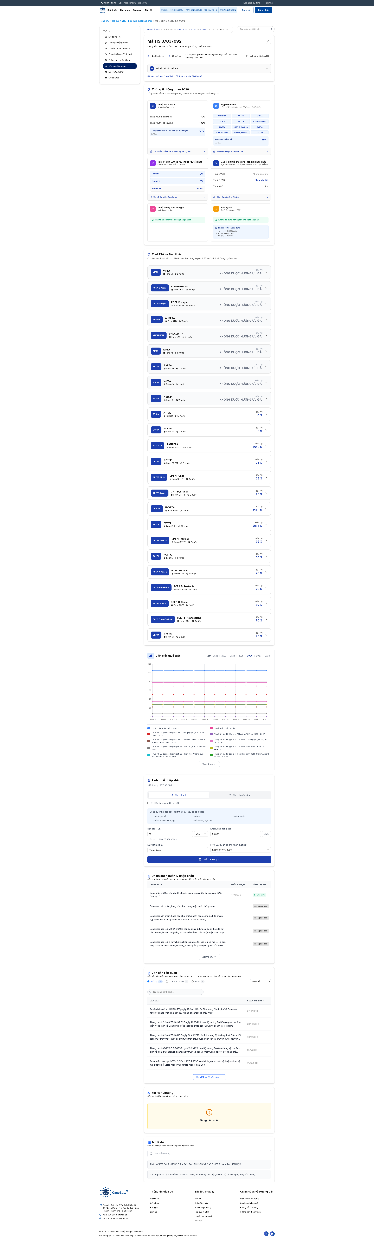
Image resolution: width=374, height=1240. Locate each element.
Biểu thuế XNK (153, 29)
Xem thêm (207, 764)
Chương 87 (182, 29)
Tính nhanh (180, 795)
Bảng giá (137, 10)
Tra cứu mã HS (210, 10)
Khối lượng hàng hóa (220, 828)
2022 (215, 655)
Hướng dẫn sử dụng (251, 3)
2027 (258, 655)
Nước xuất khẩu (155, 845)
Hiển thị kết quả (211, 859)
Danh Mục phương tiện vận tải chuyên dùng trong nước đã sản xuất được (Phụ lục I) (186, 895)
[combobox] (201, 834)
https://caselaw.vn (138, 1235)
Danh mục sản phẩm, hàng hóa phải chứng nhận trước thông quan (182, 906)
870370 (203, 29)
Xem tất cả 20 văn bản (207, 1077)
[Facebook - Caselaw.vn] (266, 1233)
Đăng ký (246, 10)
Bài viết (148, 10)
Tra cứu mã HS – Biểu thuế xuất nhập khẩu (132, 21)
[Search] (270, 29)
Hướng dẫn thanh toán (250, 1212)
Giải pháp (125, 10)
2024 (232, 655)
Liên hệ (269, 3)
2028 (267, 655)
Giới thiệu (112, 10)
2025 (241, 655)
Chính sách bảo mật (249, 1203)
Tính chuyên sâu (241, 795)
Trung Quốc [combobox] (155, 850)
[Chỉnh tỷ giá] (176, 839)
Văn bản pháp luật (194, 10)
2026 (250, 655)
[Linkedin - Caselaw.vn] (272, 1233)
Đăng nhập (263, 10)
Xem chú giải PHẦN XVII (162, 76)
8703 (193, 29)
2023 (223, 655)
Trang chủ (104, 21)
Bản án (164, 10)
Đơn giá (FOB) (154, 828)
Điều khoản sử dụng (249, 1198)
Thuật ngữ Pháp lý (228, 10)
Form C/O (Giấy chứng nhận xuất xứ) (228, 845)
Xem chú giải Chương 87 (190, 76)
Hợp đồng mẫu (176, 10)
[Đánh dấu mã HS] (268, 41)
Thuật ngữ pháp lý (203, 1216)
